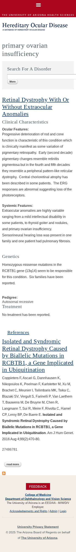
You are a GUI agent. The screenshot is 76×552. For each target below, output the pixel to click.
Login (63, 511)
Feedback (38, 486)
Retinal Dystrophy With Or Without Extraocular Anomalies (35, 106)
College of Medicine (38, 494)
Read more (14, 465)
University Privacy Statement (38, 526)
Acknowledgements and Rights (29, 511)
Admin (53, 511)
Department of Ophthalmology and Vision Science (38, 498)
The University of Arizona (39, 537)
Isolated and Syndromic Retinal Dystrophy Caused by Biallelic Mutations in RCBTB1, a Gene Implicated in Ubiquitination (37, 355)
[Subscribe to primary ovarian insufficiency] (3, 473)
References (18, 332)
